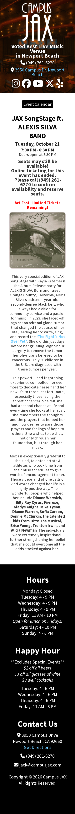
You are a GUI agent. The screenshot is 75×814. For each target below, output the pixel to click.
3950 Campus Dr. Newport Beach (40, 72)
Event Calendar (37, 104)
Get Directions (37, 747)
